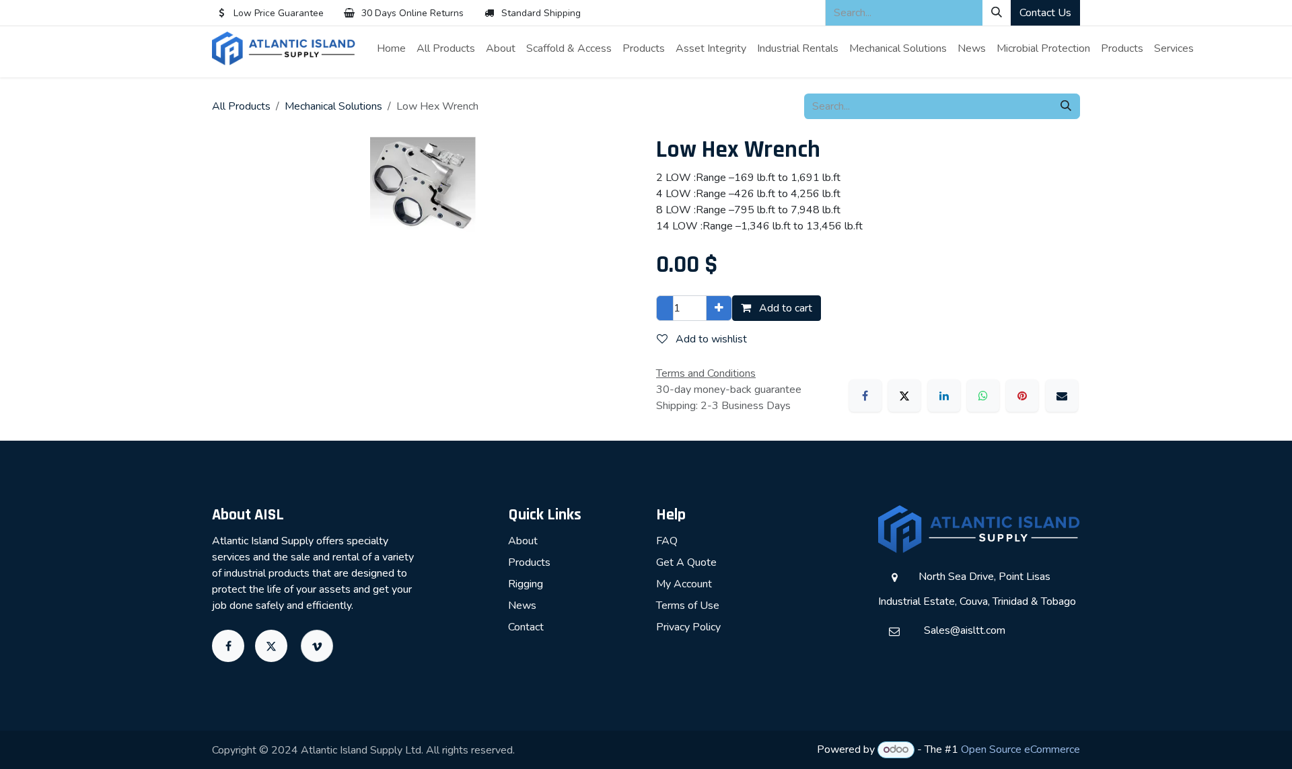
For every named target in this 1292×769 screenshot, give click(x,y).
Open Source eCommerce (1020, 749)
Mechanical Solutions (333, 106)
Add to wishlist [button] (710, 339)
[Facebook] (865, 395)
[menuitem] (391, 48)
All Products (241, 106)
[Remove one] (665, 308)
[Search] (996, 13)
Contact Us (1045, 12)
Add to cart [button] (784, 308)
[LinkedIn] (944, 395)
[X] (904, 395)
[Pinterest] (1022, 395)
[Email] (1062, 395)
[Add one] (719, 308)
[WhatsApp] (983, 395)
